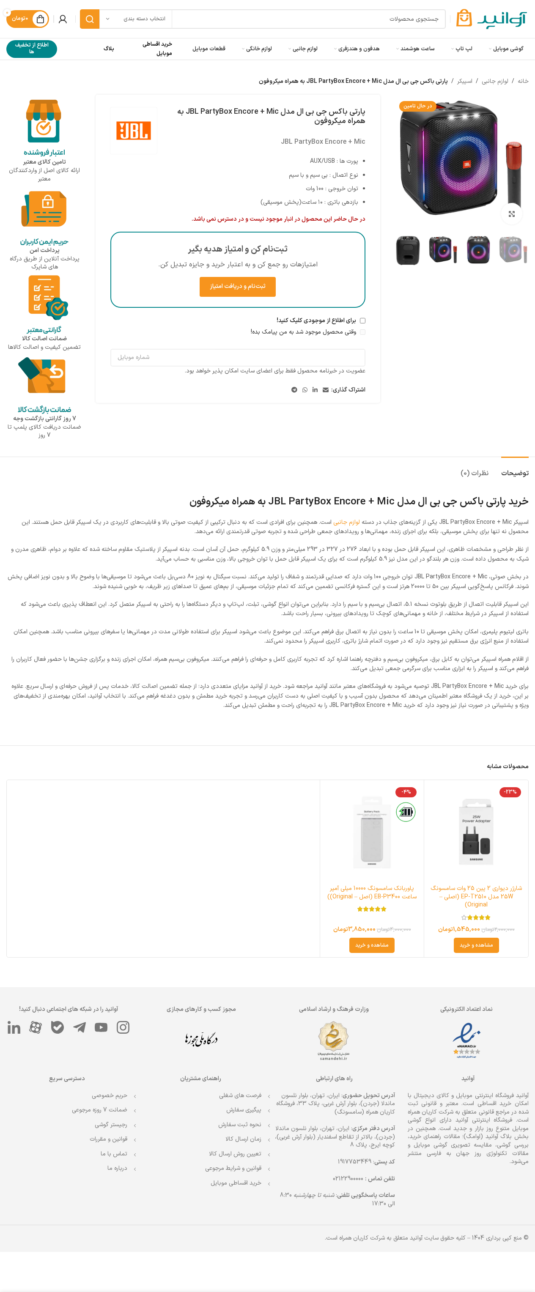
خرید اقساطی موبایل (236, 1183)
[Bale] (57, 1027)
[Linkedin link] (315, 390)
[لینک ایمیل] (325, 390)
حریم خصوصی (109, 1095)
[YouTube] (101, 1027)
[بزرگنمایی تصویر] (511, 213)
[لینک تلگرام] (294, 390)
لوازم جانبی (495, 81)
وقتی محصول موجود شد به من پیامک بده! (304, 332)
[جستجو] (89, 19)
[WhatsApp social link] (305, 390)
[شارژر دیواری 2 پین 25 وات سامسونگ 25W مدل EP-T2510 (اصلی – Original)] (476, 832)
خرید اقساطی (494, 1103)
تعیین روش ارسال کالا (235, 1154)
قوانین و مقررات (108, 1139)
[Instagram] (123, 1027)
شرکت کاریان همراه (430, 1112)
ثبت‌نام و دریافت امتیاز (238, 286)
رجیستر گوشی (111, 1124)
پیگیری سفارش (243, 1110)
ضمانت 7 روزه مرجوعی (99, 1110)
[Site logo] (492, 18)
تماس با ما (114, 1154)
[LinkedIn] (14, 1027)
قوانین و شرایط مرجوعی (233, 1168)
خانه (523, 81)
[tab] (515, 469)
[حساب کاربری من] (62, 19)
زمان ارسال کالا (243, 1139)
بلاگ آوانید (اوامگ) (488, 1136)
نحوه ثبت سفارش (239, 1124)
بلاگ (109, 49)
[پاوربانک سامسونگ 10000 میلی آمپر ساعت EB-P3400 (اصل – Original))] (372, 832)
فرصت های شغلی (240, 1095)
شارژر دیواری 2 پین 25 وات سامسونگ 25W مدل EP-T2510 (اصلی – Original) (476, 896)
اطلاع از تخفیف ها (32, 48)
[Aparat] (36, 1027)
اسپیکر (464, 81)
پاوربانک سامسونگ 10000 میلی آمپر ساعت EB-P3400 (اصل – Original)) (372, 892)
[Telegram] (79, 1027)
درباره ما (117, 1168)
